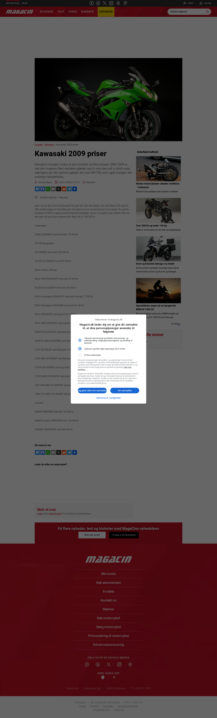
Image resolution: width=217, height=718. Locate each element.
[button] (108, 355)
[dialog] (108, 359)
